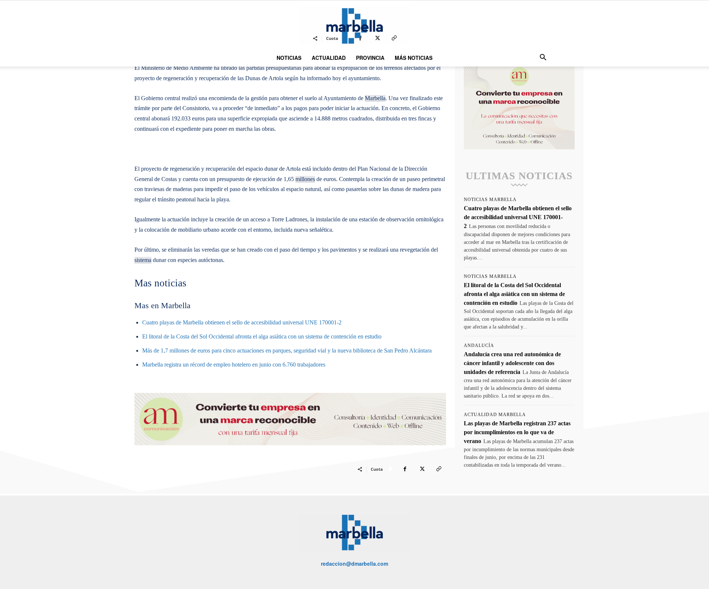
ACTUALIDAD (329, 57)
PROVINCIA (370, 57)
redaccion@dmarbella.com (354, 563)
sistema (142, 260)
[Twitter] (421, 469)
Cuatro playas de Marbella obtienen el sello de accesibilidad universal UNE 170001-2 (242, 322)
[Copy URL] (438, 469)
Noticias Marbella (490, 199)
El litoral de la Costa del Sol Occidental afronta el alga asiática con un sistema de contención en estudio (261, 336)
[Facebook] (404, 469)
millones (305, 179)
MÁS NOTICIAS (413, 57)
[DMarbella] (354, 25)
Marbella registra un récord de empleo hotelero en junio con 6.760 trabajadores (233, 364)
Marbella (375, 98)
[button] (543, 58)
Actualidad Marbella (495, 414)
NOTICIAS (289, 57)
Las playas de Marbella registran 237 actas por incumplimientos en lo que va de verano (517, 432)
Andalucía (479, 345)
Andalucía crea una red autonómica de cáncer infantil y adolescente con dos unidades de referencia (512, 363)
